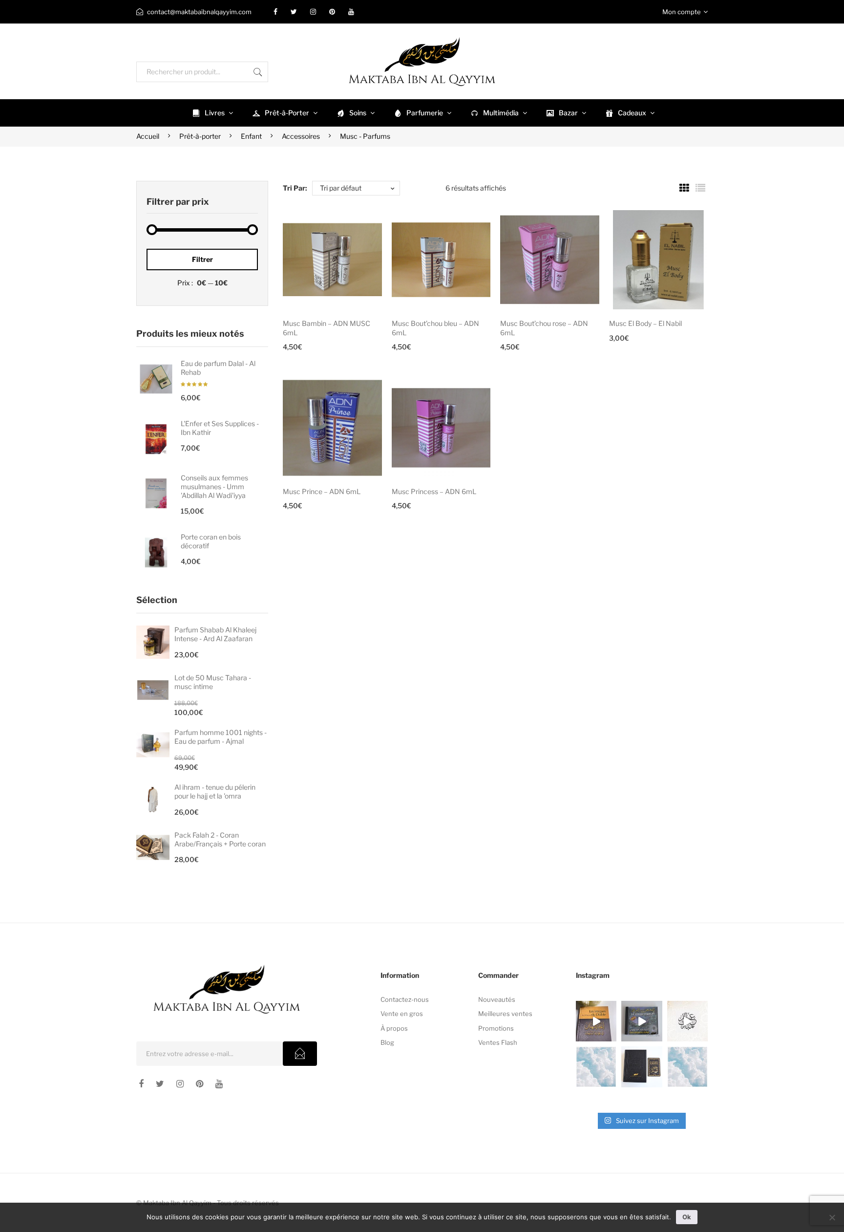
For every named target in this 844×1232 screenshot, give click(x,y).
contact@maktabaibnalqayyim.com (199, 12)
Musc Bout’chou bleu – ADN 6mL (435, 328)
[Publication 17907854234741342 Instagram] (596, 1066)
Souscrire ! (300, 1053)
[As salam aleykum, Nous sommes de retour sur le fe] (687, 1066)
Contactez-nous (404, 999)
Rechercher (258, 72)
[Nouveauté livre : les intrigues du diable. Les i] (596, 1021)
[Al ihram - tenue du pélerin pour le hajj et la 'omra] (152, 799)
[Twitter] (293, 11)
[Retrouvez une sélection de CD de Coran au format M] (641, 1021)
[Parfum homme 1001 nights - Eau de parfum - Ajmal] (152, 744)
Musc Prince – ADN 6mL (321, 491)
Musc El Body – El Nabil (645, 323)
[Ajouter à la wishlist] (361, 230)
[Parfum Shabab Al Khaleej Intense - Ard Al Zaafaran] (152, 642)
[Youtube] (351, 11)
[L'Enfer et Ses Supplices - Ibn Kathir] (156, 439)
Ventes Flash (497, 1042)
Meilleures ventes (505, 1013)
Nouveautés (496, 999)
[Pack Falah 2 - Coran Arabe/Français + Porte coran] (152, 847)
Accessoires (301, 136)
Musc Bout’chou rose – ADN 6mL (544, 328)
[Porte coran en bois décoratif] (156, 552)
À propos (394, 1028)
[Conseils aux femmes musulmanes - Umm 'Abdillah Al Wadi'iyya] (156, 493)
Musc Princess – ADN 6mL (434, 491)
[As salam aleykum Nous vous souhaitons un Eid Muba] (687, 1021)
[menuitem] (211, 113)
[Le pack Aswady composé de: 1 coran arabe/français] (641, 1066)
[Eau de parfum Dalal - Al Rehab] (156, 379)
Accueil (147, 136)
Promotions (496, 1028)
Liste (700, 188)
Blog (387, 1042)
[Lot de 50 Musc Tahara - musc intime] (152, 690)
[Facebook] (275, 11)
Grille (684, 188)
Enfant (251, 136)
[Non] (832, 1217)
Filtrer (202, 259)
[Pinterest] (332, 11)
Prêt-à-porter (200, 136)
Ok (686, 1217)
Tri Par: (295, 188)
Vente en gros (401, 1013)
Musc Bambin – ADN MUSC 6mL (326, 328)
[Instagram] (313, 11)
